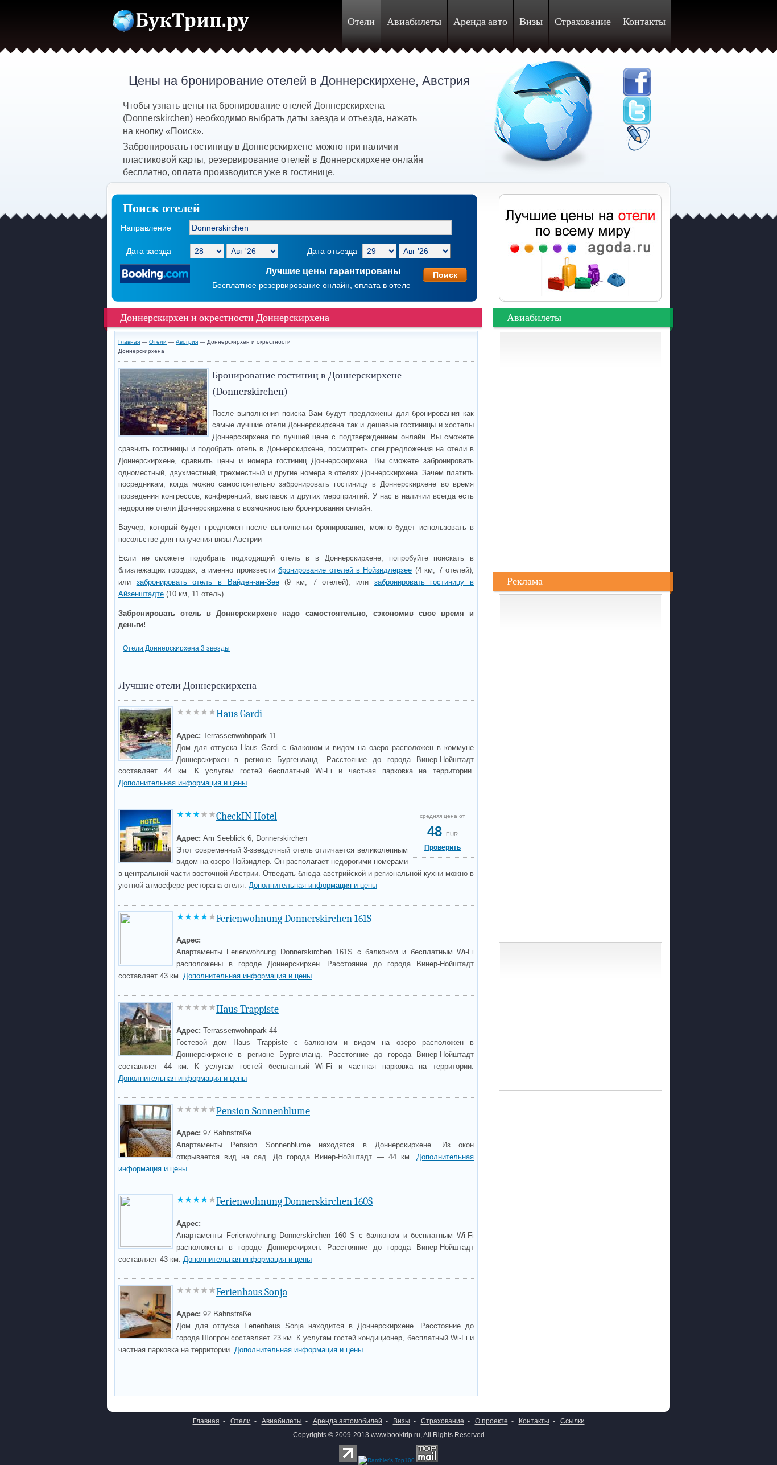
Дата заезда (148, 251)
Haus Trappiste (247, 1009)
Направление (146, 227)
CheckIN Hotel (246, 816)
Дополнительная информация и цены (182, 783)
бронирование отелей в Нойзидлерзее (345, 570)
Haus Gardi (239, 714)
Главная (129, 342)
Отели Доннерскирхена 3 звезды (176, 648)
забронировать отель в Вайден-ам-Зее (208, 582)
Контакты (644, 22)
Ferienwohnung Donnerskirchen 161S (293, 919)
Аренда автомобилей (347, 1421)
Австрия (187, 342)
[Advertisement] (251, 1379)
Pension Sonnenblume (263, 1111)
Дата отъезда (332, 251)
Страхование (583, 22)
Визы (531, 22)
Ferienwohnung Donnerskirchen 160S (294, 1202)
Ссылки (572, 1421)
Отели (361, 22)
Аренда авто (480, 22)
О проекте (491, 1421)
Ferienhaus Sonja (251, 1292)
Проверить (442, 847)
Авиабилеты (414, 22)
